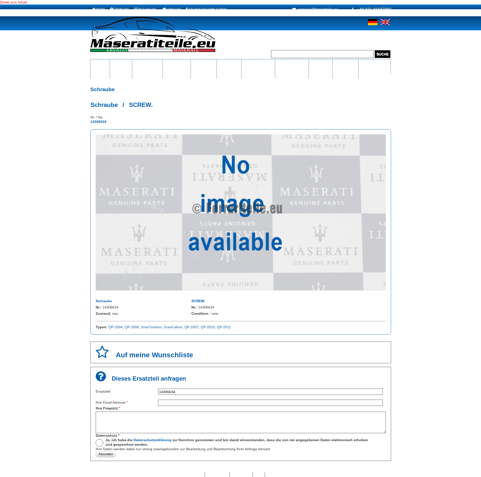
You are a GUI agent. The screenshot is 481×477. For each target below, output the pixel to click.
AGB (259, 475)
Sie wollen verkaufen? (208, 9)
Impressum (241, 475)
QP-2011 (224, 327)
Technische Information (258, 66)
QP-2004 (115, 327)
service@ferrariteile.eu (318, 9)
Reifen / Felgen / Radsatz (203, 68)
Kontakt (196, 475)
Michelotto (177, 63)
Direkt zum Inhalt (13, 2)
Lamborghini (147, 63)
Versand (173, 9)
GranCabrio (173, 327)
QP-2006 (132, 327)
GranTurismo (151, 327)
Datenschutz (107, 435)
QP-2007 (191, 327)
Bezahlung (148, 9)
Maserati (121, 63)
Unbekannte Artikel (375, 66)
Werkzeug (228, 63)
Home (100, 9)
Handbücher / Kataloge (292, 66)
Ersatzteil (103, 391)
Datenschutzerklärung (152, 440)
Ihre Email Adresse (112, 402)
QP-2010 (208, 327)
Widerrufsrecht (279, 475)
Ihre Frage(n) (108, 408)
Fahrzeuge (345, 63)
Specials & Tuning (320, 66)
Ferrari (100, 63)
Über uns (121, 9)
